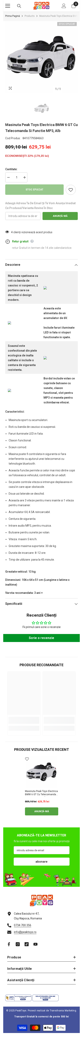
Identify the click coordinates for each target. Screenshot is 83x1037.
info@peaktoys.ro (25, 932)
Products (30, 16)
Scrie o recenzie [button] (41, 638)
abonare (41, 861)
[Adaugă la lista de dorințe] (71, 190)
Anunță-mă (60, 216)
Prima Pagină (12, 16)
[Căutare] (19, 6)
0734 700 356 (22, 925)
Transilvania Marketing (63, 1010)
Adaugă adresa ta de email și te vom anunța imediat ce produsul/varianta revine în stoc (40, 206)
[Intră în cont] (64, 6)
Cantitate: (11, 169)
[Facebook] (9, 944)
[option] (41, 57)
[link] (23, 720)
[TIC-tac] (26, 944)
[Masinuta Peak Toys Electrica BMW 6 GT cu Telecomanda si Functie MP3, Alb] (41, 772)
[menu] (7, 5)
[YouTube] (35, 944)
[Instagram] (17, 944)
